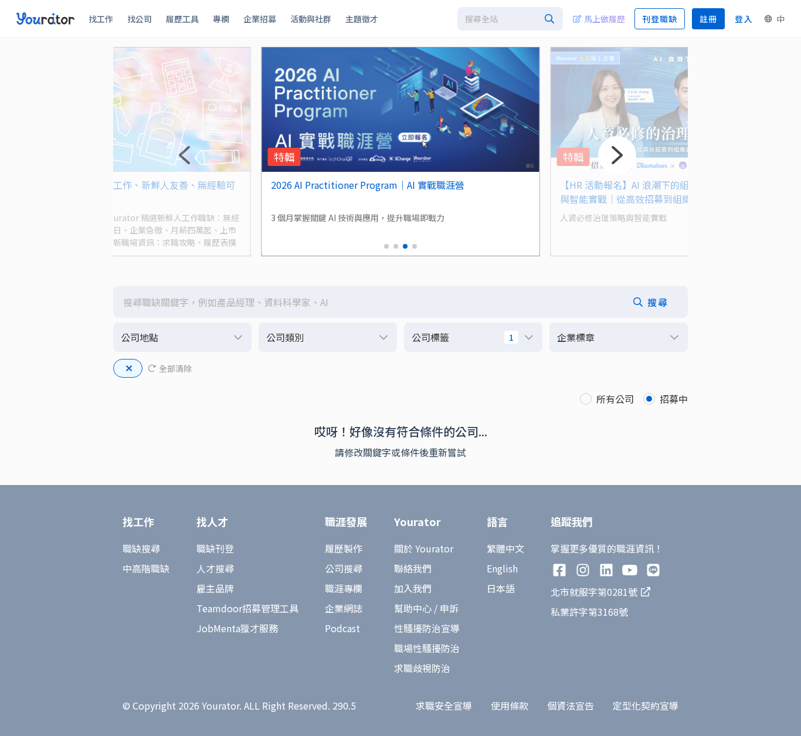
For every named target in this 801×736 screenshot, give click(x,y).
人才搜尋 (215, 568)
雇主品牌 (215, 588)
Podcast (342, 628)
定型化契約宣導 (645, 705)
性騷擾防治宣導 (427, 628)
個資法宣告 (570, 705)
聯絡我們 (413, 568)
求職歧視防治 (422, 668)
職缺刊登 (215, 548)
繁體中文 (505, 548)
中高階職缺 (146, 568)
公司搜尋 (343, 568)
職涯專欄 (343, 588)
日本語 (501, 588)
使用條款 (509, 705)
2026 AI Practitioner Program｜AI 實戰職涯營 (367, 185)
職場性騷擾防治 (427, 648)
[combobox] (510, 18)
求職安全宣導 (444, 705)
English (502, 568)
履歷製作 (343, 548)
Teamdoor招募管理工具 (247, 608)
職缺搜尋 (141, 548)
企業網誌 (343, 608)
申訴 (449, 608)
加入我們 (413, 588)
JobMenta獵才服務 (237, 628)
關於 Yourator (423, 548)
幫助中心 (413, 608)
